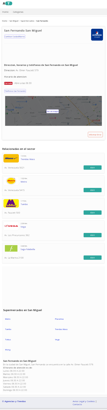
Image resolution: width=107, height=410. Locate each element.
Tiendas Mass (28, 159)
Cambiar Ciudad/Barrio (15, 36)
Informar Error (95, 135)
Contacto (77, 404)
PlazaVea (59, 319)
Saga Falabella (28, 249)
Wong (7, 349)
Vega (23, 226)
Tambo (24, 204)
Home (5, 11)
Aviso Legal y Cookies (84, 401)
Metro (24, 181)
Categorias (18, 11)
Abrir (92, 167)
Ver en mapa (53, 111)
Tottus (8, 339)
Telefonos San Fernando (15, 91)
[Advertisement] (53, 51)
